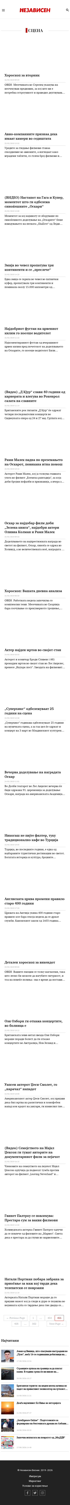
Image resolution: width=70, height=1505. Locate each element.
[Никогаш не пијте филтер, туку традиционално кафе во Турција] (35, 817)
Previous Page (15, 1318)
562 (34, 1324)
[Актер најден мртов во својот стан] (35, 631)
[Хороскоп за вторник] (35, 56)
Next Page (56, 1324)
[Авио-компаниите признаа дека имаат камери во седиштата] (35, 115)
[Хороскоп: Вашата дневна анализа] (35, 572)
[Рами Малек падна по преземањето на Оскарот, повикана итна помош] (35, 441)
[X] (35, 1493)
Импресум (35, 1476)
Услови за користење (35, 1485)
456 (16, 1324)
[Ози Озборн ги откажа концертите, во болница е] (35, 1002)
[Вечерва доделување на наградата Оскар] (35, 753)
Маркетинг (35, 1481)
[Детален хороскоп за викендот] (35, 943)
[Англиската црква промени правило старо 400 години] (35, 880)
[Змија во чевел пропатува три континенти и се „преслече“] (35, 246)
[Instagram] (42, 1493)
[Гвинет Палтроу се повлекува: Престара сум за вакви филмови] (35, 1197)
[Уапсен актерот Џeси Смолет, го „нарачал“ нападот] (35, 1066)
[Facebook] (27, 1493)
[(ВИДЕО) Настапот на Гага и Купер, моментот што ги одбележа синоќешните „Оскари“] (35, 178)
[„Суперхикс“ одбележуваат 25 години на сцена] (35, 690)
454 (50, 1318)
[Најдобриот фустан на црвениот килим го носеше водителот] (35, 310)
